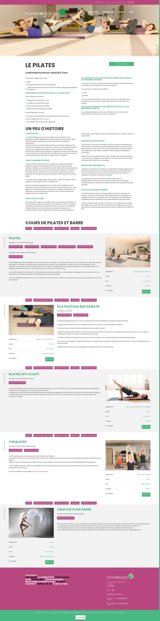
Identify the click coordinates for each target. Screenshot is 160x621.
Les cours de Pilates (121, 64)
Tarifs (131, 12)
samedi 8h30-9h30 (85, 247)
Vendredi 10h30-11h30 (17, 383)
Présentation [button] (108, 12)
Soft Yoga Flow (37, 471)
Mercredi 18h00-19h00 (66, 518)
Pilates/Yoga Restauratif (43, 228)
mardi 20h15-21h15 (64, 315)
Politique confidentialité (119, 2)
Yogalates (75, 228)
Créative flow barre (89, 228)
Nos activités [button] (93, 12)
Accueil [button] (80, 12)
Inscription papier (99, 2)
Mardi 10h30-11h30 (31, 450)
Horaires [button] (121, 12)
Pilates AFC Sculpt (61, 228)
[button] (133, 570)
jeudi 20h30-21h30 (80, 315)
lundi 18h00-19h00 (31, 247)
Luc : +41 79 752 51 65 (118, 599)
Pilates (28, 228)
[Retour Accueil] (46, 12)
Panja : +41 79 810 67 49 (119, 604)
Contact (108, 2)
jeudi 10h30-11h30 (16, 257)
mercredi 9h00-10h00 (67, 247)
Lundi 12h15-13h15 (16, 450)
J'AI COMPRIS (80, 617)
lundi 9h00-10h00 (16, 247)
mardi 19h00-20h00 (49, 247)
